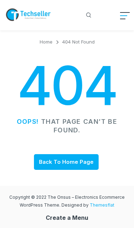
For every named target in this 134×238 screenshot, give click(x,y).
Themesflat (102, 205)
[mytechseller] (28, 15)
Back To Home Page (66, 161)
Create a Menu (67, 217)
